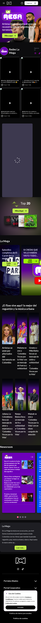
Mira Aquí (19, 211)
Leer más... (20, 548)
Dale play (9, 264)
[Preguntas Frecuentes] (22, 3)
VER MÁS (30, 261)
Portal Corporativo (12, 588)
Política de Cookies (11, 603)
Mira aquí (9, 36)
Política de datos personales (20, 613)
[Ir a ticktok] (18, 569)
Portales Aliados (11, 581)
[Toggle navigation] (4, 3)
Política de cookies (20, 618)
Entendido (20, 607)
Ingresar (29, 3)
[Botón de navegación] (18, 517)
